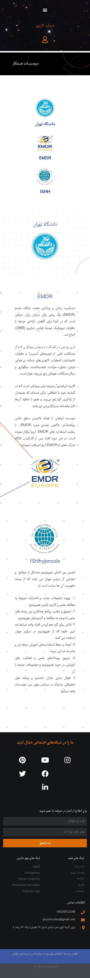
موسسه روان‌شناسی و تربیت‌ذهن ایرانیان (30, 954)
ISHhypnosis (45, 561)
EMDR (45, 158)
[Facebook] (45, 773)
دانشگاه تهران (45, 124)
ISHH (45, 192)
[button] (45, 9)
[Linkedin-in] (45, 787)
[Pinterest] (22, 760)
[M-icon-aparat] (67, 773)
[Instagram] (67, 760)
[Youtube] (45, 760)
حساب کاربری (45, 25)
